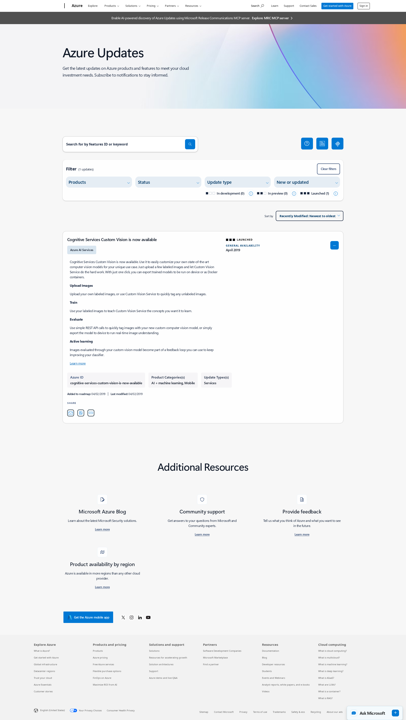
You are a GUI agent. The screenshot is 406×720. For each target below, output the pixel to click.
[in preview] (294, 193)
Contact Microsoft (224, 711)
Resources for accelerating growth (168, 657)
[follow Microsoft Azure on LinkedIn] (140, 617)
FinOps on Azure (102, 677)
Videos (265, 691)
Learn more (78, 363)
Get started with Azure (337, 6)
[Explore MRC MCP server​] (337, 143)
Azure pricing (100, 657)
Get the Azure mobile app (91, 617)
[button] (307, 143)
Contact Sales (308, 6)
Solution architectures (161, 664)
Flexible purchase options (107, 671)
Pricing (151, 6)
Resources (191, 6)
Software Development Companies (222, 650)
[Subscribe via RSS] (322, 143)
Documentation (270, 650)
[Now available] (335, 193)
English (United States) (52, 710)
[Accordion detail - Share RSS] (80, 413)
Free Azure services (103, 664)
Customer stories (43, 691)
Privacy (243, 711)
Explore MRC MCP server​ (270, 18)
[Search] (190, 144)
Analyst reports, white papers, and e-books (286, 684)
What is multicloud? (329, 657)
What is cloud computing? (332, 650)
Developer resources (273, 664)
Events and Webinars (273, 677)
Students (267, 671)
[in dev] (250, 193)
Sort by (269, 216)
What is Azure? (42, 650)
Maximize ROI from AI (105, 684)
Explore (92, 6)
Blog (264, 657)
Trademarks (279, 711)
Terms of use (260, 711)
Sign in (363, 6)
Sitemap (203, 711)
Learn (274, 6)
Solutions (131, 6)
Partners (170, 6)
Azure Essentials (42, 684)
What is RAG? (325, 698)
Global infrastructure (45, 664)
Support (289, 6)
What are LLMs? (327, 684)
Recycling (316, 711)
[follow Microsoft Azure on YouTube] (148, 617)
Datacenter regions (44, 671)
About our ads (335, 711)
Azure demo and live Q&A (163, 677)
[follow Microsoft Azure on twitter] (123, 617)
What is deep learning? (330, 671)
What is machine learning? (332, 664)
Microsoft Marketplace (215, 657)
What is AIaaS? (326, 677)
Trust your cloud (43, 677)
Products (110, 6)
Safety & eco (298, 711)
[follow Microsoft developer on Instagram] (131, 617)
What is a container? (329, 691)
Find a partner (211, 664)
